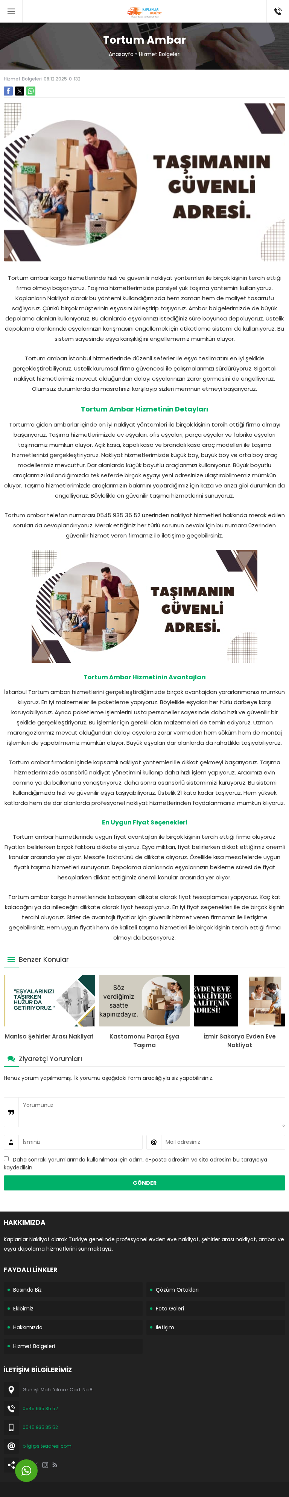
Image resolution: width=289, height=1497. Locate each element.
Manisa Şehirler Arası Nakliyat (49, 1036)
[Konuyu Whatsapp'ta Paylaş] (30, 91)
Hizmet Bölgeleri (160, 54)
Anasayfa (121, 54)
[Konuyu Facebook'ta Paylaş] (8, 91)
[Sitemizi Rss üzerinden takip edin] (55, 1465)
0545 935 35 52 (40, 1408)
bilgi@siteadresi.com (47, 1446)
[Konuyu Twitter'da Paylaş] (19, 91)
